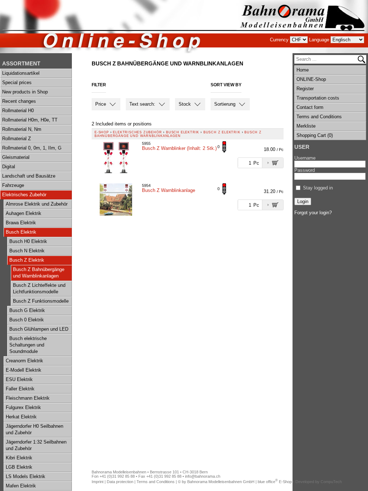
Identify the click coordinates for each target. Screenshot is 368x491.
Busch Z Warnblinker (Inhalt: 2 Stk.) (179, 148)
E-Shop (102, 132)
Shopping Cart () (314, 135)
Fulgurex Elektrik (23, 407)
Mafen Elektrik (21, 485)
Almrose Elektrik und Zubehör (37, 204)
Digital (8, 166)
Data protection (120, 481)
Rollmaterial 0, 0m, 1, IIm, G (31, 148)
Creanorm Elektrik (24, 360)
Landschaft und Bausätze (28, 176)
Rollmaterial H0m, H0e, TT (30, 120)
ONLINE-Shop (311, 79)
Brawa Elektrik (21, 222)
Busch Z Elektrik (26, 260)
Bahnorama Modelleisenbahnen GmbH (220, 481)
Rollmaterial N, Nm (21, 129)
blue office (268, 481)
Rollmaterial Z (16, 138)
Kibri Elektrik (19, 457)
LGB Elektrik (19, 467)
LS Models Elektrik (25, 476)
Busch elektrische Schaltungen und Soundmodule (28, 345)
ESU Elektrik (19, 379)
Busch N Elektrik (27, 250)
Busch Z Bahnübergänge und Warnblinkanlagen (38, 273)
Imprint (98, 481)
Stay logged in (318, 188)
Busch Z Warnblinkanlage (168, 190)
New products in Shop (25, 92)
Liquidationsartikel (21, 73)
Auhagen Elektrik (23, 213)
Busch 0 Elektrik (26, 319)
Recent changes (19, 101)
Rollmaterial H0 (18, 110)
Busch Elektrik (21, 232)
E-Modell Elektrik (23, 370)
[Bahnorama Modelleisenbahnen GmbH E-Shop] (302, 26)
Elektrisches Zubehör (24, 194)
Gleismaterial (15, 157)
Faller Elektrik (20, 388)
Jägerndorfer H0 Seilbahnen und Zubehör (34, 429)
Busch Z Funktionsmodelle (41, 301)
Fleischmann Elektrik (28, 398)
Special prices (17, 82)
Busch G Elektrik (27, 310)
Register (305, 88)
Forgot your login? (313, 212)
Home (302, 70)
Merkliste (306, 126)
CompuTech (331, 481)
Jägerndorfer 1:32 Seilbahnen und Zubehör (36, 445)
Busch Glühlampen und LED (38, 329)
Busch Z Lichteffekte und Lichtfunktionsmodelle (39, 288)
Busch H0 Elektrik (28, 241)
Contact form (309, 107)
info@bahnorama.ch (202, 476)
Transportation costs (317, 98)
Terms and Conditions (319, 116)
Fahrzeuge (13, 185)
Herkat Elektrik (21, 416)
